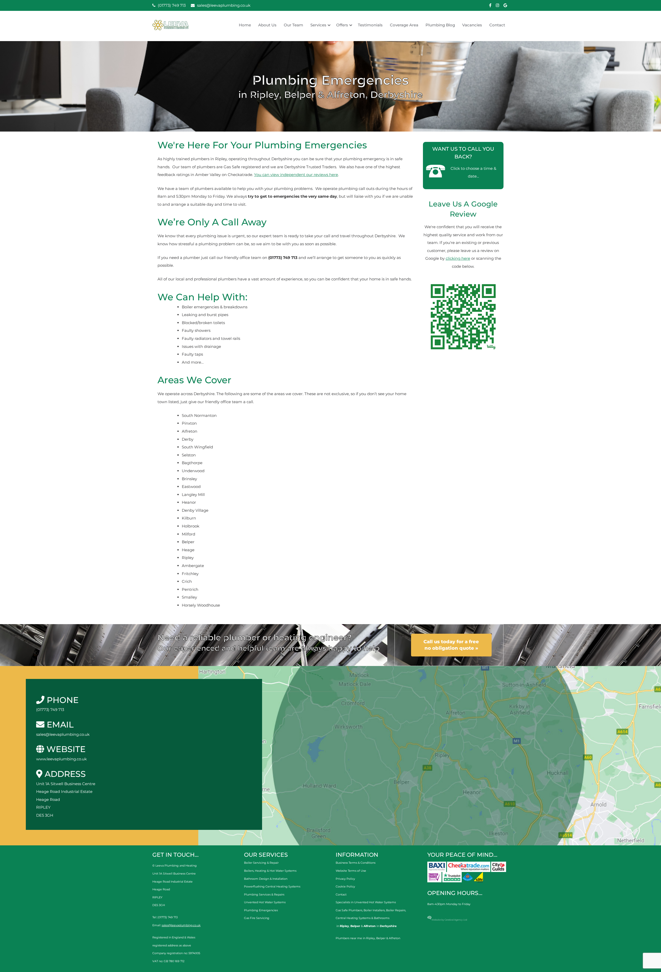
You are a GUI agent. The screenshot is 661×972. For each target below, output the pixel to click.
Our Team (293, 24)
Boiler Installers (374, 910)
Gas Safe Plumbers (349, 910)
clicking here (458, 258)
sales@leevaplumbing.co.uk (223, 5)
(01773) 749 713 (171, 5)
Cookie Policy (345, 886)
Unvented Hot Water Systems (265, 902)
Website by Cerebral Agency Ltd (449, 919)
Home (245, 24)
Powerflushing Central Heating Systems (272, 886)
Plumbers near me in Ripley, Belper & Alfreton (368, 938)
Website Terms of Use (351, 870)
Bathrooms (381, 918)
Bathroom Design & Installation (265, 879)
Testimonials (370, 24)
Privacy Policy (345, 879)
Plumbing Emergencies (261, 910)
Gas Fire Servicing (256, 918)
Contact (497, 24)
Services (318, 24)
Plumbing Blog (440, 24)
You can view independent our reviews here (296, 174)
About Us (267, 24)
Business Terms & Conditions (355, 862)
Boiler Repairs (395, 910)
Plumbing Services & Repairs (264, 894)
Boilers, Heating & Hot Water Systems (270, 870)
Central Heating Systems (353, 918)
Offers (342, 24)
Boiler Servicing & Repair (261, 862)
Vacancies (472, 24)
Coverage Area (404, 24)
